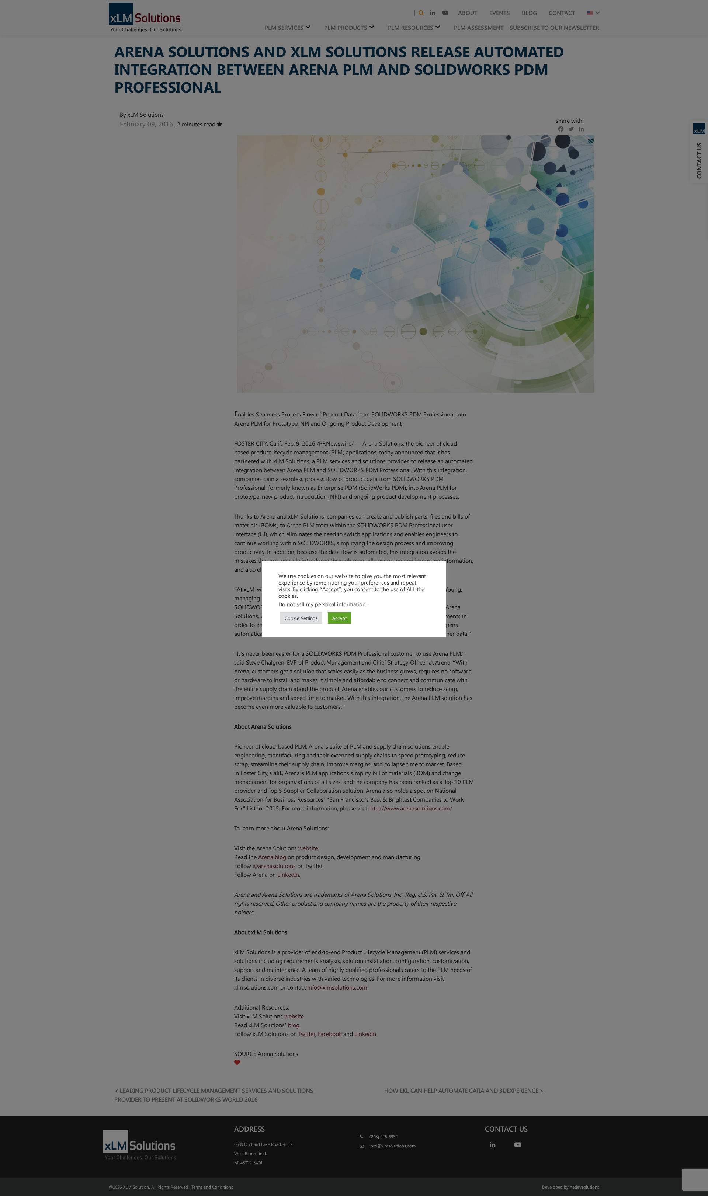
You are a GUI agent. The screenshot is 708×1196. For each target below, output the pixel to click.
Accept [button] (339, 618)
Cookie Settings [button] (301, 618)
